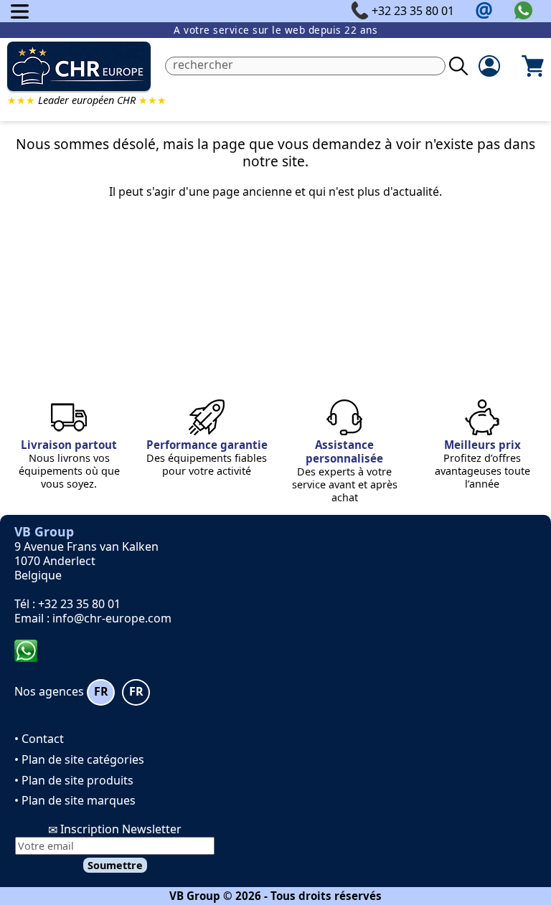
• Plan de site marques (75, 800)
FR (101, 691)
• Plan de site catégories (79, 759)
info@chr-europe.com (111, 618)
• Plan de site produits (73, 780)
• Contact (39, 739)
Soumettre (115, 865)
